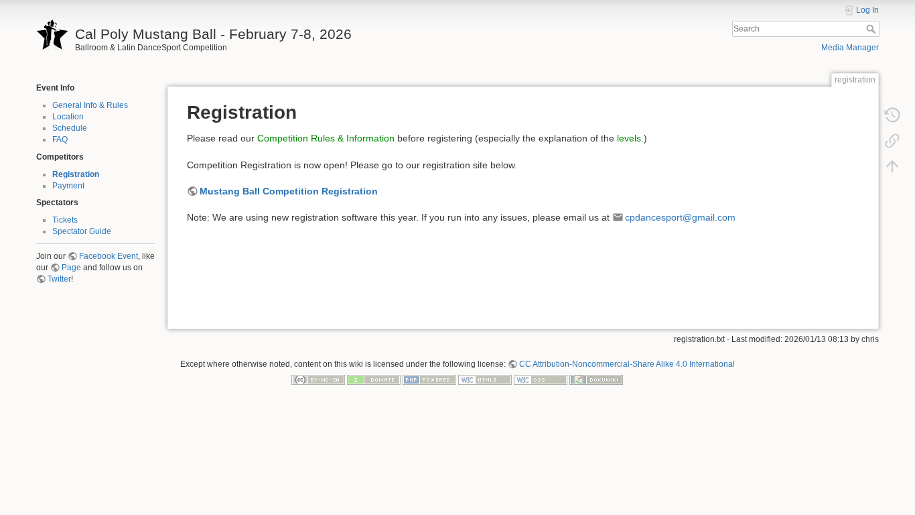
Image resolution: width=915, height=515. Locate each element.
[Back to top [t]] (892, 165)
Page (71, 267)
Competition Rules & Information (326, 138)
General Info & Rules (90, 105)
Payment (68, 185)
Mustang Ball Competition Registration (289, 191)
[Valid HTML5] (485, 379)
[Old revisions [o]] (892, 114)
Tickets (65, 220)
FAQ (60, 139)
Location (68, 116)
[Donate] (374, 379)
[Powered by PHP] (429, 379)
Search (872, 29)
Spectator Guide (81, 231)
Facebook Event (108, 256)
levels (629, 138)
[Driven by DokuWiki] (596, 379)
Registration (75, 174)
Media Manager (850, 47)
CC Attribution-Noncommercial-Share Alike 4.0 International (627, 364)
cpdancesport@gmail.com (680, 217)
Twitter (59, 279)
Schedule (69, 128)
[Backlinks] (892, 140)
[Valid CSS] (540, 379)
